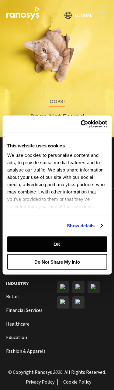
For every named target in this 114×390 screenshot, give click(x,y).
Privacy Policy (40, 382)
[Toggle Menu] (100, 15)
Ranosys (43, 372)
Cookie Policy (77, 382)
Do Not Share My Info (57, 262)
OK (57, 244)
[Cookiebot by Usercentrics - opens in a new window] (81, 124)
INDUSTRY (17, 283)
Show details (81, 225)
